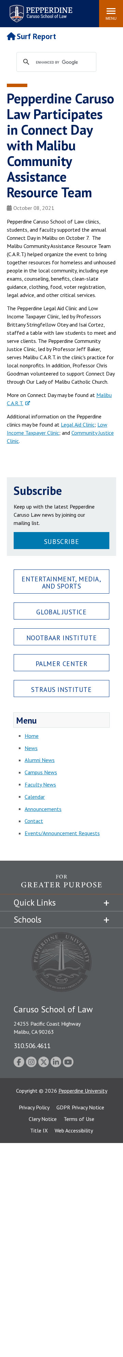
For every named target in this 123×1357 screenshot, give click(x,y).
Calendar (35, 796)
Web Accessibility (74, 1130)
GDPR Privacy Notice (80, 1107)
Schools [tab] (27, 919)
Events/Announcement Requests (62, 833)
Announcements (43, 809)
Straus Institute (61, 689)
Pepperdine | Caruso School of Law (39, 9)
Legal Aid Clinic (78, 424)
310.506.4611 (32, 1045)
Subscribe (61, 541)
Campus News (41, 772)
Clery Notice (43, 1118)
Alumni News (40, 760)
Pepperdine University (82, 1090)
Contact (34, 820)
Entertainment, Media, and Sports (61, 582)
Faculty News (40, 784)
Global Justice (61, 612)
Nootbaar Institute (61, 637)
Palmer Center (62, 663)
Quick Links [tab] (35, 902)
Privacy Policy (34, 1107)
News (31, 748)
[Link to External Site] (61, 884)
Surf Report (36, 36)
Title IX (39, 1130)
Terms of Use (79, 1118)
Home (32, 735)
